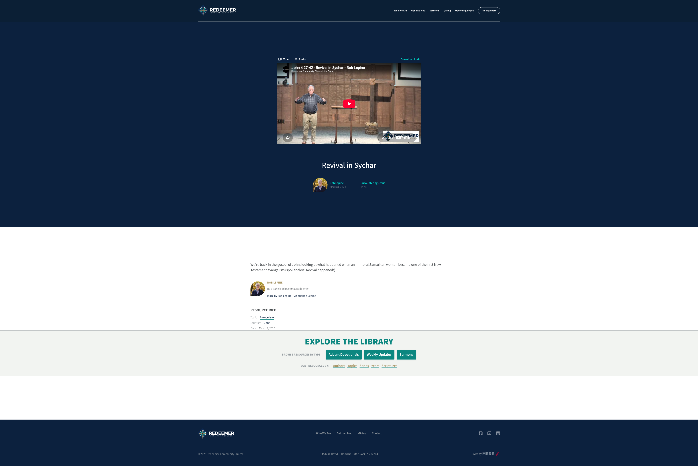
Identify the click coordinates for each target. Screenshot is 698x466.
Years (375, 365)
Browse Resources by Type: (301, 355)
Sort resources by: (315, 366)
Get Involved (418, 11)
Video (286, 59)
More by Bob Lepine (279, 296)
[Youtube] (489, 433)
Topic (253, 317)
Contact (377, 433)
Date (253, 328)
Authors (339, 365)
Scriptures (389, 365)
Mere (485, 453)
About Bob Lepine (305, 296)
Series (364, 365)
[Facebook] (480, 433)
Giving (447, 11)
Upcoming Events (464, 11)
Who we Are (400, 11)
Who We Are (323, 433)
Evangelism (267, 317)
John (267, 323)
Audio (302, 59)
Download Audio (411, 59)
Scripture (255, 323)
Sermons (434, 11)
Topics (352, 365)
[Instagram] (498, 433)
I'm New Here (489, 11)
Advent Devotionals (344, 354)
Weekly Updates (379, 354)
